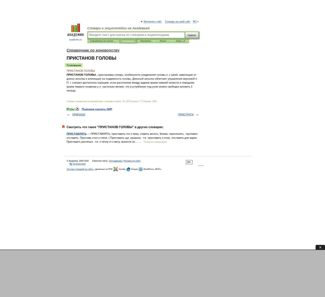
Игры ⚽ (180, 41)
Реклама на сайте (131, 161)
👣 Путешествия (77, 164)
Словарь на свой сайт (177, 21)
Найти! (192, 35)
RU (194, 21)
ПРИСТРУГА (186, 114)
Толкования (127, 41)
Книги (163, 41)
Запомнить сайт (153, 21)
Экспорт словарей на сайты (80, 169)
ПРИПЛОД (78, 114)
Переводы (145, 41)
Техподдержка (115, 161)
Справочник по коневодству (102, 41)
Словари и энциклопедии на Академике (118, 28)
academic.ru (75, 39)
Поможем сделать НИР (97, 109)
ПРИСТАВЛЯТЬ (77, 133)
